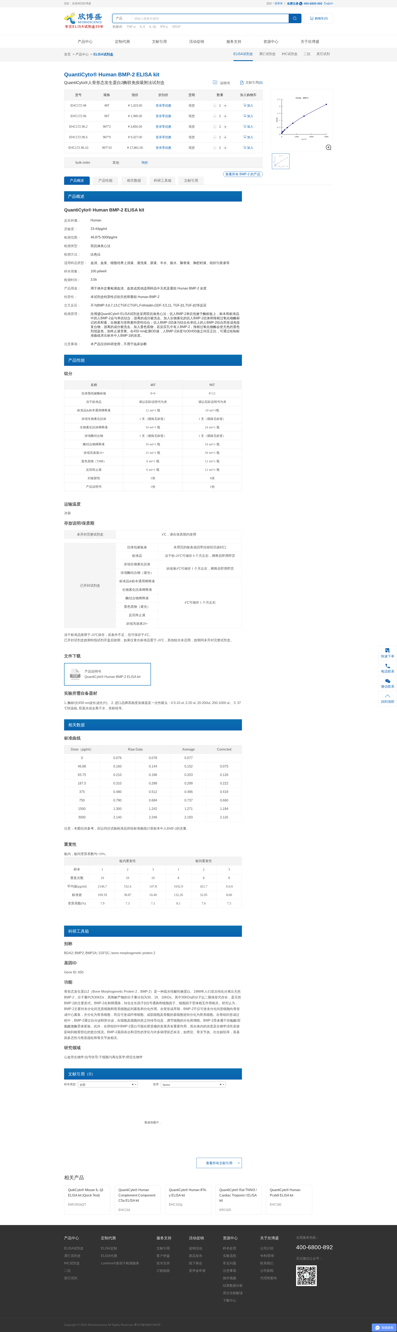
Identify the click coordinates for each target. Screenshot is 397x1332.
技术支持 (163, 1263)
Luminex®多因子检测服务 (120, 1263)
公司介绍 (266, 1248)
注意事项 (229, 1270)
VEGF (176, 26)
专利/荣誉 (267, 1256)
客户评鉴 (163, 1256)
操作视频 (229, 1278)
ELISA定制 (109, 1248)
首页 (67, 54)
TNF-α (131, 26)
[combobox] (108, 1084)
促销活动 (195, 1248)
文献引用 (159, 42)
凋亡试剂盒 (267, 54)
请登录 (279, 3)
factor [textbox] (166, 1084)
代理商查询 (268, 1278)
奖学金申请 (197, 1270)
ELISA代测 (109, 1256)
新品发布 (195, 1256)
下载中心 (229, 1300)
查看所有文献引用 (219, 1163)
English (328, 3)
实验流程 (229, 1256)
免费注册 (293, 3)
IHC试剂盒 (290, 54)
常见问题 (229, 1263)
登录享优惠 (163, 105)
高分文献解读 (233, 1293)
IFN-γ (164, 26)
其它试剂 (323, 54)
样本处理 (229, 1248)
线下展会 (195, 1263)
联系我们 (266, 1263)
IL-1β (152, 26)
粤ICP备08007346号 (147, 1324)
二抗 (307, 54)
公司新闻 (266, 1270)
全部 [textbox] (82, 1084)
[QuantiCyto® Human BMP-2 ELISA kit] (302, 117)
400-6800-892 (313, 3)
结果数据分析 (233, 1285)
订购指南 (163, 1270)
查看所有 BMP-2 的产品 (242, 174)
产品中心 (85, 42)
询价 (144, 162)
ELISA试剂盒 (103, 54)
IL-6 (142, 26)
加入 (249, 105)
